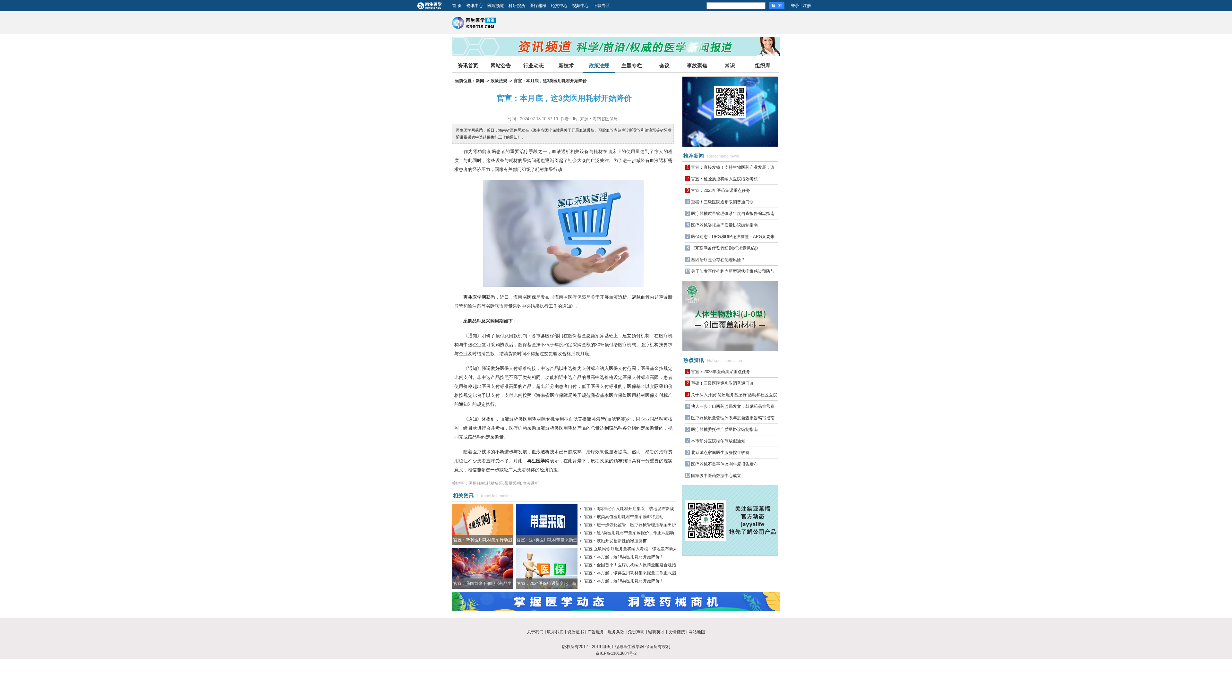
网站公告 (501, 65)
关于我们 (535, 631)
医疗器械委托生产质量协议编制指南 (724, 225)
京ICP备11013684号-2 (616, 653)
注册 (807, 5)
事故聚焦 (697, 65)
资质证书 (575, 631)
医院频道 (495, 5)
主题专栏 (631, 65)
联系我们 (555, 631)
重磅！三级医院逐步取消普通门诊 (722, 202)
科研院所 (517, 5)
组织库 (762, 65)
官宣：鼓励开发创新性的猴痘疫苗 (615, 540)
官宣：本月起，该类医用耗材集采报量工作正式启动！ (634, 572)
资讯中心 (474, 5)
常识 (730, 65)
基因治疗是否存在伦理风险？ (718, 259)
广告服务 (595, 631)
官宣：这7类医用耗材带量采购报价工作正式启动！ (631, 532)
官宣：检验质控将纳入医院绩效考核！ (726, 178)
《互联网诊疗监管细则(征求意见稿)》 (725, 248)
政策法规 (599, 65)
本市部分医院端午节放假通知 (718, 441)
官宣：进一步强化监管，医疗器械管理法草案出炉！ (632, 524)
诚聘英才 (656, 631)
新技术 (566, 65)
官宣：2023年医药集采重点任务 (720, 190)
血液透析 (561, 151)
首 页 (457, 5)
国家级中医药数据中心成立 (716, 475)
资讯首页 (468, 65)
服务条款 (616, 631)
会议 (664, 65)
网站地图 (697, 631)
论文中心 (559, 5)
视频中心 (580, 5)
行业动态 (533, 65)
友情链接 (676, 631)
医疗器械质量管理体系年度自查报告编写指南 (732, 213)
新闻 (480, 80)
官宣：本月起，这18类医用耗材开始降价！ (624, 556)
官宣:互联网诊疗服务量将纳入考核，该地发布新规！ (632, 548)
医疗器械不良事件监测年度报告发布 (724, 464)
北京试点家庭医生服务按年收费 (720, 452)
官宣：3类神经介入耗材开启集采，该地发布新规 (629, 508)
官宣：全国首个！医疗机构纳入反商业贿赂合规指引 (632, 564)
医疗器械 (538, 5)
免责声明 (636, 631)
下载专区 (601, 5)
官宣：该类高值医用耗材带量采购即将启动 (623, 516)
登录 (795, 5)
